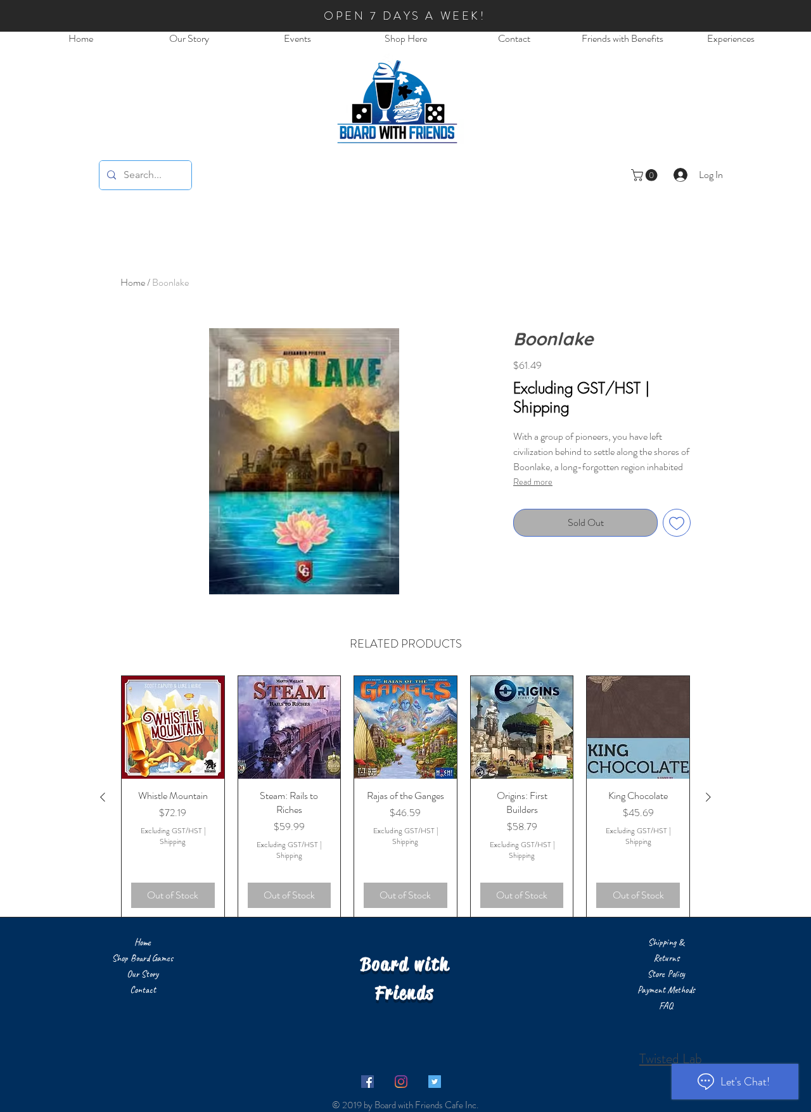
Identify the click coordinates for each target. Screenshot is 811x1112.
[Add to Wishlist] (677, 523)
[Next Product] (708, 797)
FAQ (666, 1006)
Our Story (142, 974)
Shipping (541, 406)
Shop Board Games (142, 958)
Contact (143, 990)
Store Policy (666, 974)
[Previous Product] (102, 797)
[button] (645, 175)
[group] (405, 797)
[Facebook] (367, 1081)
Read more (532, 481)
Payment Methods (666, 990)
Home (132, 282)
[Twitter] (434, 1081)
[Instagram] (401, 1081)
